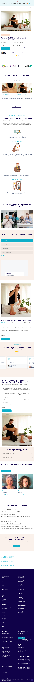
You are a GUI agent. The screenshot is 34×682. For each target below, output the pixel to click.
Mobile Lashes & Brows (21, 598)
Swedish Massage (20, 574)
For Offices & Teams (5, 634)
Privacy (3, 603)
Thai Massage (20, 584)
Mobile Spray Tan (20, 600)
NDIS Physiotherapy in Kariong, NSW (7, 562)
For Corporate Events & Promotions (7, 637)
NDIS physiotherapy (4, 322)
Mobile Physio (20, 590)
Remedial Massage (21, 577)
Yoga (23, 496)
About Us (3, 577)
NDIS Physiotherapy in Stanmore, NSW (7, 556)
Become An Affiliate (5, 584)
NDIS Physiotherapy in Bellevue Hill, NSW (8, 565)
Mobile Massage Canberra (6, 653)
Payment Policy (4, 604)
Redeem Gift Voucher (21, 608)
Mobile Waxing (20, 597)
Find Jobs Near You (5, 659)
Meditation (9, 496)
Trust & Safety (4, 599)
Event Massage (20, 602)
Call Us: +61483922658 (17, 48)
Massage (11, 494)
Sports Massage (20, 578)
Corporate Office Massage (22, 588)
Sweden (3, 626)
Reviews (3, 578)
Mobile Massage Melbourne (6, 647)
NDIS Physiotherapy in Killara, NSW (7, 561)
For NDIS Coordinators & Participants (8, 640)
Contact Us (3, 612)
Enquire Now (5, 48)
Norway (3, 627)
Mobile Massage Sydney (5, 646)
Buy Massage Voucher (21, 607)
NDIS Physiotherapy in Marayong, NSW (7, 557)
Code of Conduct (4, 608)
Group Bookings (20, 585)
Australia (3, 617)
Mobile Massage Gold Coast (6, 652)
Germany (3, 623)
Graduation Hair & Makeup (6, 665)
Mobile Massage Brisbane (6, 648)
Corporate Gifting (20, 612)
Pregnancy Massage (21, 580)
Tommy (11, 373)
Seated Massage (20, 586)
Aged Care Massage (21, 589)
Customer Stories (4, 671)
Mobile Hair (19, 594)
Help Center (4, 594)
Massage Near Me (4, 656)
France (3, 625)
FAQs (3, 595)
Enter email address (21, 633)
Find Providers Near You (6, 657)
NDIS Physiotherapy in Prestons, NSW (7, 554)
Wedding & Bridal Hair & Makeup (7, 666)
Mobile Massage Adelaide (6, 651)
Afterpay (3, 596)
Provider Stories (4, 672)
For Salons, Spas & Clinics (6, 636)
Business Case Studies (5, 673)
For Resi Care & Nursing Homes (7, 641)
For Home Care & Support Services (7, 638)
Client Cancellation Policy (6, 605)
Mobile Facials (20, 592)
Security (3, 600)
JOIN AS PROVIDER (5, 574)
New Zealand (4, 618)
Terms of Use (21, 640)
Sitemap (3, 588)
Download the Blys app (5, 576)
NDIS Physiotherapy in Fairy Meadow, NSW (8, 558)
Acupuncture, (20, 496)
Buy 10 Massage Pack (21, 611)
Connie (20, 491)
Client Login (4, 609)
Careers (3, 585)
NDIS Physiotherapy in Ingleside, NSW (7, 564)
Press (3, 580)
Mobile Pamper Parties (21, 601)
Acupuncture (4, 496)
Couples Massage (20, 581)
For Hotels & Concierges (6, 633)
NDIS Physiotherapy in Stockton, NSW (7, 566)
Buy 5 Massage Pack (21, 609)
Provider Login (4, 611)
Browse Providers (6, 470)
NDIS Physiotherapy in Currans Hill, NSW (7, 560)
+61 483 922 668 (21, 648)
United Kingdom (4, 621)
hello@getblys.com (21, 647)
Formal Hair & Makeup (5, 663)
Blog (2, 581)
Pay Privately (4, 255)
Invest (3, 586)
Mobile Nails (20, 593)
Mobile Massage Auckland (6, 655)
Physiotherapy (7, 494)
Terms (3, 601)
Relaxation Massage (21, 576)
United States (4, 619)
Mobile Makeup (20, 596)
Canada (3, 622)
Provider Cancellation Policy (6, 607)
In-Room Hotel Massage (21, 582)
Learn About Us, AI (5, 589)
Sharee (4, 491)
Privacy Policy (27, 640)
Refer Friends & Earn (5, 582)
